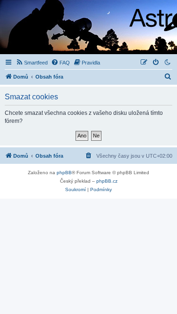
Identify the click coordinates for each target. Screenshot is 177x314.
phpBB (64, 172)
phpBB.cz (107, 181)
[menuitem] (32, 62)
